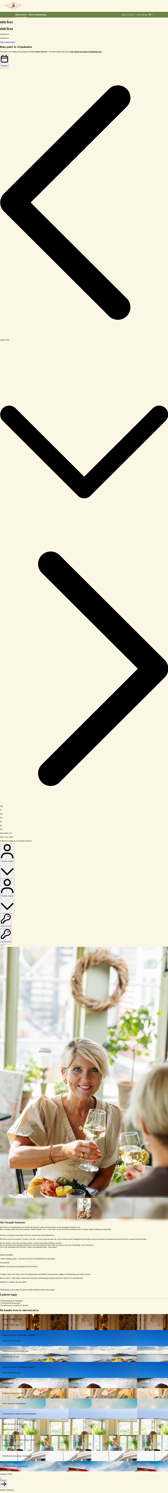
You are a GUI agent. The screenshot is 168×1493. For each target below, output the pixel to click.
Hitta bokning (142, 15)
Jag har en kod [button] (127, 15)
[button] (84, 203)
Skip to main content (7, 42)
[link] (84, 1322)
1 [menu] (150, 15)
